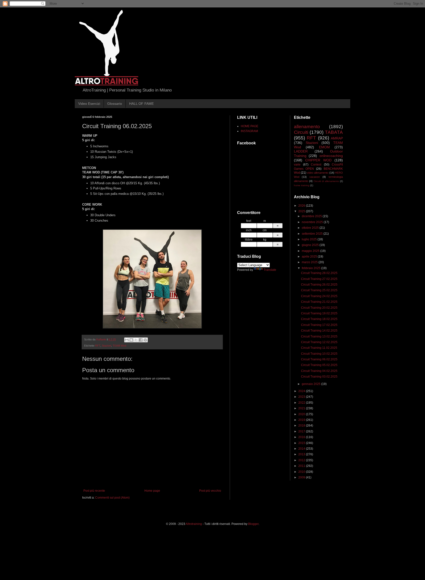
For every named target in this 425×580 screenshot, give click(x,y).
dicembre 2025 (312, 216)
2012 (302, 460)
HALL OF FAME (141, 104)
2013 (302, 454)
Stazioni (106, 345)
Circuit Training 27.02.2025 (319, 279)
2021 (302, 408)
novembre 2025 (313, 222)
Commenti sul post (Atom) (112, 497)
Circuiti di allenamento (326, 181)
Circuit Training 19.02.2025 (319, 313)
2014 (302, 448)
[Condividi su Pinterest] (145, 339)
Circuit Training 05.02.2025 (319, 365)
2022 (302, 402)
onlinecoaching (331, 156)
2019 (302, 420)
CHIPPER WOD (318, 160)
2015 (302, 443)
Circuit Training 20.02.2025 (319, 307)
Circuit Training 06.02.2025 (319, 359)
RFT (97, 345)
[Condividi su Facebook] (140, 339)
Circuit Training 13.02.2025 (319, 336)
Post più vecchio (210, 490)
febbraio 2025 (311, 268)
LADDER (301, 151)
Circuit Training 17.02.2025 (319, 325)
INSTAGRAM (249, 131)
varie (297, 164)
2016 (302, 437)
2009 (302, 477)
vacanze (314, 176)
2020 (302, 414)
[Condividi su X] (136, 339)
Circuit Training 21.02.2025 (319, 302)
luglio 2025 (310, 239)
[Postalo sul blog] (131, 339)
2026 (302, 205)
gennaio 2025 (311, 384)
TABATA (334, 132)
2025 (302, 211)
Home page (152, 490)
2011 (302, 466)
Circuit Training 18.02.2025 (319, 319)
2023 (302, 396)
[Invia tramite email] (126, 339)
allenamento (307, 126)
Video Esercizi (89, 104)
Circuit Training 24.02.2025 (319, 296)
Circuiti (301, 132)
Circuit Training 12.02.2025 (319, 342)
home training (301, 185)
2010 (302, 471)
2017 (302, 431)
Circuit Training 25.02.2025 (319, 290)
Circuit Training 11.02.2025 (319, 348)
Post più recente (94, 490)
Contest (316, 164)
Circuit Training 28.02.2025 (319, 273)
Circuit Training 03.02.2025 (319, 376)
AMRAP (337, 138)
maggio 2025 (311, 251)
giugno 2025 (310, 245)
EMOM (324, 147)
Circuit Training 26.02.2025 (319, 284)
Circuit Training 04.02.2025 (319, 371)
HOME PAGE (249, 126)
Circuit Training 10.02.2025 (319, 353)
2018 (302, 425)
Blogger (253, 524)
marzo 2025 (310, 262)
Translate (270, 270)
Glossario (114, 104)
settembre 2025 (312, 233)
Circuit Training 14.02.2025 (319, 330)
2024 (302, 391)
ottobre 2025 (310, 227)
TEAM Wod (119, 345)
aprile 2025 (310, 256)
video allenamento (317, 172)
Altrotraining (194, 524)
